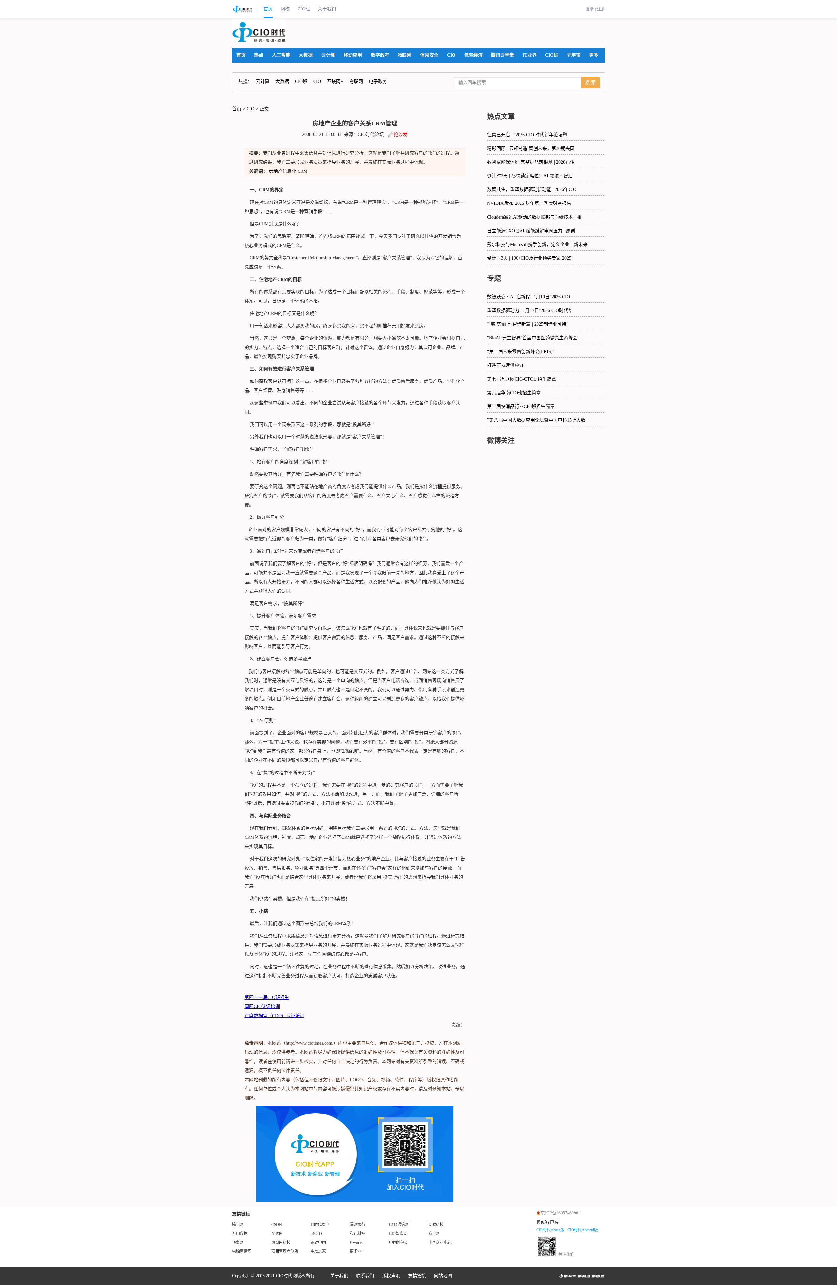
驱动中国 (318, 1242)
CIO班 (304, 9)
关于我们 (327, 9)
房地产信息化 (282, 171)
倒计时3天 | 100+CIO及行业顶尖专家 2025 (529, 258)
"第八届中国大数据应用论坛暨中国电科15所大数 (536, 420)
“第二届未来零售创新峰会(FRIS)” (521, 351)
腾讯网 (238, 1224)
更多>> (356, 1251)
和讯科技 (357, 1233)
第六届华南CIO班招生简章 (514, 392)
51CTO (316, 1233)
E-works (356, 1242)
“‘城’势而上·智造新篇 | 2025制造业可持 (526, 324)
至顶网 (277, 1233)
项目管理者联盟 (284, 1251)
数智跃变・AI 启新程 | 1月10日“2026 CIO (528, 296)
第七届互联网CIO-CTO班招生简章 (521, 379)
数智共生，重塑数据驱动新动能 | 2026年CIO (531, 189)
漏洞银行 (357, 1224)
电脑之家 (318, 1251)
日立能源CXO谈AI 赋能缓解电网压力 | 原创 (531, 230)
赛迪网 (434, 1233)
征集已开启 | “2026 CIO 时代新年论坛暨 (527, 134)
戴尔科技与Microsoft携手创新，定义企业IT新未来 (537, 244)
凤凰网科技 (281, 1242)
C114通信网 (399, 1224)
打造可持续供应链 (505, 365)
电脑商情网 (241, 1251)
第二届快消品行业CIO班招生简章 (521, 406)
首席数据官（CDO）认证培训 (274, 1015)
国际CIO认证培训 (262, 1006)
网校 (285, 9)
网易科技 (436, 1224)
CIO (250, 108)
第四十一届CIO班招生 (267, 997)
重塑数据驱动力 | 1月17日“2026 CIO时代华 (530, 310)
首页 (268, 9)
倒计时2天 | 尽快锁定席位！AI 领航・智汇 (529, 175)
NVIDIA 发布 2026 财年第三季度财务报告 (529, 203)
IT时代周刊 (320, 1224)
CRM (302, 171)
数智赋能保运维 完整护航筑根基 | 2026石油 (530, 162)
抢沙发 (400, 134)
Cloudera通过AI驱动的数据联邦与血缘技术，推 (534, 217)
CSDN (276, 1224)
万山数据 (240, 1233)
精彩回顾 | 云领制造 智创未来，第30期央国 (530, 148)
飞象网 (238, 1242)
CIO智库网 (398, 1233)
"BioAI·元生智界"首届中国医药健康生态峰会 (532, 337)
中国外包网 (398, 1242)
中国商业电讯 (439, 1242)
